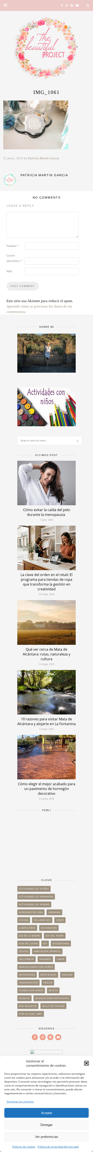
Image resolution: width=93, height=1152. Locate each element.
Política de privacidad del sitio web (58, 1147)
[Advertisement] (46, 843)
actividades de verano (34, 904)
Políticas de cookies (23, 1147)
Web (9, 271)
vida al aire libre (30, 1013)
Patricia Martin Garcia (43, 158)
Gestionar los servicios (20, 1101)
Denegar (46, 1125)
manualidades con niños (36, 966)
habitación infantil (47, 951)
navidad (67, 974)
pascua (47, 982)
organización (28, 982)
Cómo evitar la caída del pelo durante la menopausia (46, 512)
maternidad (27, 974)
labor (60, 959)
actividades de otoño (34, 888)
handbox (45, 959)
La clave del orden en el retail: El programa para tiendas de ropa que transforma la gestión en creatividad (46, 581)
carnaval (54, 912)
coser (60, 920)
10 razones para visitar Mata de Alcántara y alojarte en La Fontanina (46, 721)
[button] (86, 1063)
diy (45, 943)
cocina (23, 920)
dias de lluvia (28, 943)
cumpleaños (27, 927)
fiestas (23, 951)
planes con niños (31, 990)
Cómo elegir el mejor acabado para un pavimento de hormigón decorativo (46, 789)
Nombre (12, 246)
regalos (24, 998)
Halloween (26, 959)
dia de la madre (29, 935)
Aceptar (46, 1113)
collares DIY (42, 920)
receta (53, 990)
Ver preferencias (46, 1137)
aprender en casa (31, 912)
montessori (48, 974)
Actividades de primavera (36, 896)
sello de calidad (53, 1005)
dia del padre (55, 935)
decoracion (49, 927)
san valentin (28, 1005)
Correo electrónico (14, 258)
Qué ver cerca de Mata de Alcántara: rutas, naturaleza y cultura (46, 654)
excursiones (61, 943)
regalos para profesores (52, 998)
